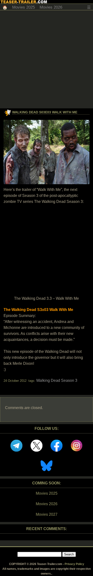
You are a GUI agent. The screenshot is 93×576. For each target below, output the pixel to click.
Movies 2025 (23, 7)
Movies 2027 (46, 514)
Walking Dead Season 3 (56, 380)
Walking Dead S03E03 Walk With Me (44, 112)
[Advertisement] (46, 59)
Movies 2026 (51, 7)
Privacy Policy (74, 564)
